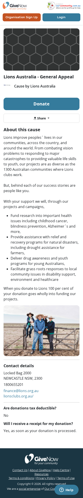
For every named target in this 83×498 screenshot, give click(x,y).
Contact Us (19, 470)
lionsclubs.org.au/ (18, 396)
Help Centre (61, 470)
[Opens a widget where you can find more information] (66, 490)
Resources (41, 474)
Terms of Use (66, 478)
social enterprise (30, 488)
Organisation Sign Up (22, 17)
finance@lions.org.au (21, 390)
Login (61, 17)
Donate (41, 104)
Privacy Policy (45, 478)
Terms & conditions (21, 478)
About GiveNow (40, 470)
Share (41, 118)
